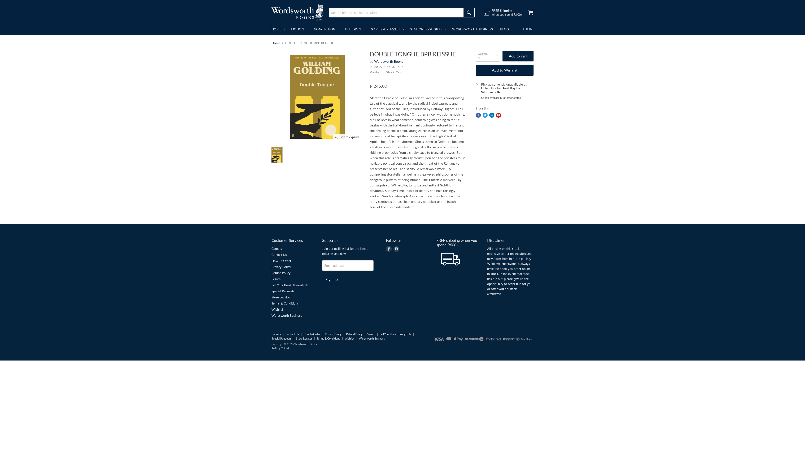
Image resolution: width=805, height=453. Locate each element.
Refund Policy (281, 273)
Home (276, 29)
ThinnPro (286, 348)
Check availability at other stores (501, 97)
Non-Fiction (325, 29)
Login (527, 29)
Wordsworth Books (388, 61)
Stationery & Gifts (427, 29)
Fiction (298, 29)
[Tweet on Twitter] (485, 115)
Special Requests (283, 291)
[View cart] (531, 12)
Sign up (332, 279)
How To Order (281, 261)
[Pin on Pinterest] (498, 115)
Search (275, 279)
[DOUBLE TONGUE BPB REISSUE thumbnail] (276, 154)
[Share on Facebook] (478, 115)
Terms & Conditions (285, 303)
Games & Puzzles (386, 29)
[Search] (469, 12)
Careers (276, 248)
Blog (504, 29)
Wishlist (277, 309)
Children (353, 29)
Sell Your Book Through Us (290, 285)
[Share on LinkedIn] (491, 115)
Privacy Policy (281, 267)
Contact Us (279, 254)
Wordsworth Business (472, 29)
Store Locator (280, 297)
